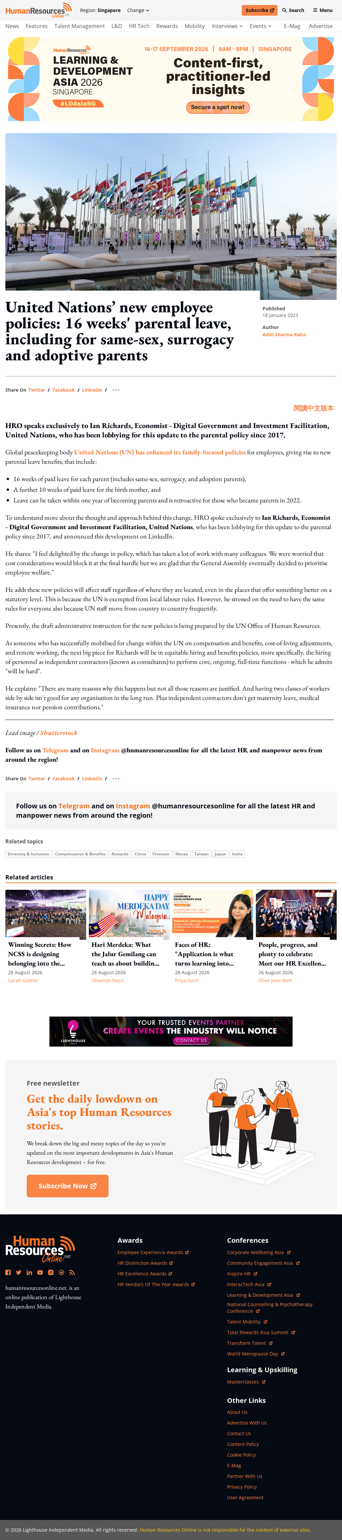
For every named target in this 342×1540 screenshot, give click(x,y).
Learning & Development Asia (261, 1295)
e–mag (292, 26)
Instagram (105, 750)
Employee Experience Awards (150, 1252)
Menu (326, 10)
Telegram (55, 750)
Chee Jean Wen (275, 980)
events (258, 26)
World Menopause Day (253, 1354)
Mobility (195, 26)
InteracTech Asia (249, 1284)
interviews (225, 26)
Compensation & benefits (80, 854)
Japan (220, 854)
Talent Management (79, 26)
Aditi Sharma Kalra (284, 334)
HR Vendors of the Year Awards (153, 1284)
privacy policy (242, 1487)
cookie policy (241, 1455)
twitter (36, 390)
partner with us (245, 1476)
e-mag (234, 1465)
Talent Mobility (247, 1321)
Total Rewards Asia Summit (258, 1332)
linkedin (92, 390)
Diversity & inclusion (28, 854)
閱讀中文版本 (314, 408)
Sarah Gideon (23, 980)
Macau (181, 854)
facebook (63, 390)
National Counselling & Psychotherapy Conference (270, 1307)
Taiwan (201, 854)
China (140, 854)
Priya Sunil (187, 980)
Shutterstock (58, 732)
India (237, 854)
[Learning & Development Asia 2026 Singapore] (171, 79)
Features (37, 26)
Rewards (167, 26)
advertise (321, 26)
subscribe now (73, 1188)
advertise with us (247, 1423)
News (12, 26)
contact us (239, 1433)
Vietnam (160, 854)
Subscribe (261, 11)
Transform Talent (250, 1343)
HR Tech (139, 26)
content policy (243, 1444)
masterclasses (246, 1382)
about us (237, 1412)
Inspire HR (242, 1273)
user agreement (245, 1497)
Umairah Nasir (108, 980)
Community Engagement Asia (260, 1263)
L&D (117, 26)
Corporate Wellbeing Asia (256, 1252)
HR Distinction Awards (142, 1263)
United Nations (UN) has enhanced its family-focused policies (160, 452)
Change (135, 10)
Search (296, 10)
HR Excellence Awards (142, 1273)
